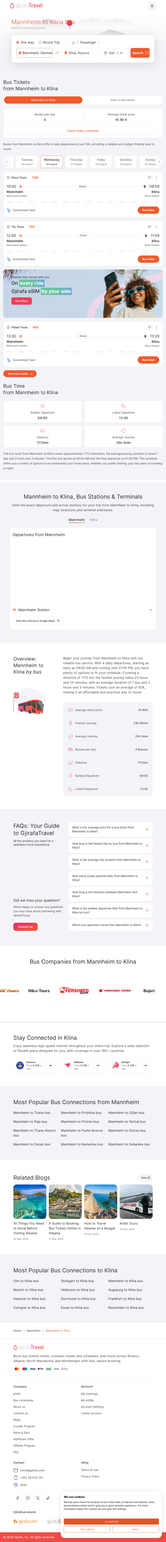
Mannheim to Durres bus (127, 1130)
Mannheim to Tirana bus (31, 1113)
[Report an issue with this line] (150, 178)
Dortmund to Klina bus (78, 1299)
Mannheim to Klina (43, 100)
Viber (23, 1485)
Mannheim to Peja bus (30, 1122)
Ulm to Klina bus (25, 1281)
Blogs (17, 1419)
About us (19, 1406)
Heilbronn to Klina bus (78, 1290)
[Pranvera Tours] (99, 990)
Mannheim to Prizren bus (80, 1122)
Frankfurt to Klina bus (125, 1299)
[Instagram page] (28, 1498)
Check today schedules (83, 130)
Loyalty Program (24, 1426)
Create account (91, 1413)
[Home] (26, 6)
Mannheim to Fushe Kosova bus (82, 1132)
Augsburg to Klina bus (125, 1290)
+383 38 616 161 (31, 1477)
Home (17, 1330)
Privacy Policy (90, 1476)
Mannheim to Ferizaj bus (127, 1122)
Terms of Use (89, 1470)
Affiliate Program (24, 1445)
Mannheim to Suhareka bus (129, 1144)
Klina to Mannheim (123, 100)
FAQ (16, 1452)
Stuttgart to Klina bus (77, 1281)
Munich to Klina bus (28, 1290)
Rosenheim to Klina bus (126, 1308)
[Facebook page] (18, 1498)
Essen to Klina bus (75, 1308)
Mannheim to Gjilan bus (126, 1113)
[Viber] (15, 1484)
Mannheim (77, 520)
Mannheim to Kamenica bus (82, 1144)
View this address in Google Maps (35, 620)
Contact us (25, 926)
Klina (93, 520)
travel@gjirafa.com (32, 1470)
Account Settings (92, 1406)
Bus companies (23, 1400)
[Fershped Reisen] (58, 991)
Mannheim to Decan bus (31, 1144)
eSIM (16, 1393)
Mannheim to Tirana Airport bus (34, 1132)
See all (145, 1177)
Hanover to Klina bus (29, 1299)
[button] (111, 829)
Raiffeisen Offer (23, 1439)
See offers (21, 300)
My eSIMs (87, 1400)
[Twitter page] (38, 1498)
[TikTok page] (48, 1498)
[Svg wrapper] (25, 1522)
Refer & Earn (21, 1432)
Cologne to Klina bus (29, 1308)
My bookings (89, 1393)
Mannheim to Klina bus (125, 1281)
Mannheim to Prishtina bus (81, 1113)
